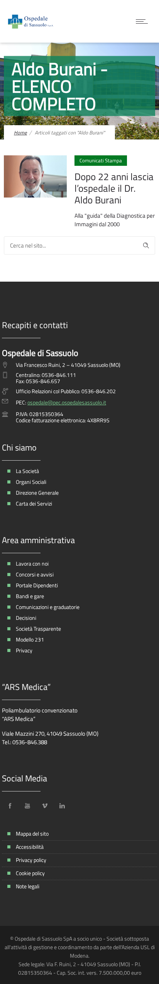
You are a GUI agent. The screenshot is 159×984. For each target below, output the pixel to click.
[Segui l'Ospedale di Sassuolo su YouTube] (27, 806)
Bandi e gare (30, 596)
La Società (27, 471)
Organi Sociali (31, 482)
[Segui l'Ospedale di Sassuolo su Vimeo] (45, 806)
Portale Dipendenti (37, 585)
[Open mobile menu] (143, 21)
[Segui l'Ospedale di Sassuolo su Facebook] (10, 806)
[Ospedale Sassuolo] (31, 21)
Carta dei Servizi (34, 503)
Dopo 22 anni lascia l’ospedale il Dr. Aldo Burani (114, 188)
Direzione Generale (37, 493)
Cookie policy (30, 873)
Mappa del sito (32, 833)
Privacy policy (31, 860)
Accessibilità (30, 847)
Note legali (27, 886)
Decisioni (26, 618)
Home (20, 132)
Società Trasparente (38, 628)
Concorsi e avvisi (35, 574)
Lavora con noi (32, 563)
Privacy (24, 650)
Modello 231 (30, 639)
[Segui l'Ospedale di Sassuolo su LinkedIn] (62, 806)
